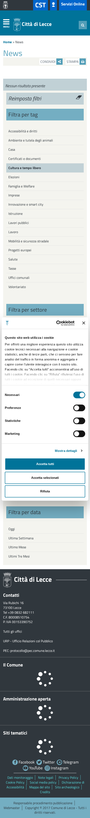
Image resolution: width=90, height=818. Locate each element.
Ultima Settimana (20, 538)
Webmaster (12, 807)
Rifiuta (45, 491)
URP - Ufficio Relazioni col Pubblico (28, 641)
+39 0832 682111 (21, 612)
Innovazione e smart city (25, 204)
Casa (11, 149)
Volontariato (17, 286)
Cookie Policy (15, 782)
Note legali (45, 777)
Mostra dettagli (66, 451)
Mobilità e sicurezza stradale (28, 241)
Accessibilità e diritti (22, 131)
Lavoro (13, 231)
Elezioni (13, 177)
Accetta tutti (45, 464)
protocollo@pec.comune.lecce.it (32, 650)
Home (7, 41)
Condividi (48, 61)
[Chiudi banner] (83, 323)
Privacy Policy (68, 777)
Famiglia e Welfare (21, 186)
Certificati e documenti (24, 158)
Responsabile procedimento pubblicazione (42, 802)
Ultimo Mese (17, 547)
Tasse (12, 268)
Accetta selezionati (45, 477)
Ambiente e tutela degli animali (30, 140)
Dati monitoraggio (20, 777)
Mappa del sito (39, 787)
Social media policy (43, 782)
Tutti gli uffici (12, 631)
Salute (13, 259)
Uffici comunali (19, 277)
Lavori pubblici (18, 222)
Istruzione (15, 213)
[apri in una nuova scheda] (6, 5)
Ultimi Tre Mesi (19, 556)
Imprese (14, 195)
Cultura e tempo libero (24, 167)
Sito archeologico (67, 787)
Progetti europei (19, 250)
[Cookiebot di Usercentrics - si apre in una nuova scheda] (57, 323)
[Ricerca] (83, 25)
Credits (45, 791)
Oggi (11, 528)
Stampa (73, 61)
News (19, 41)
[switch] (79, 408)
